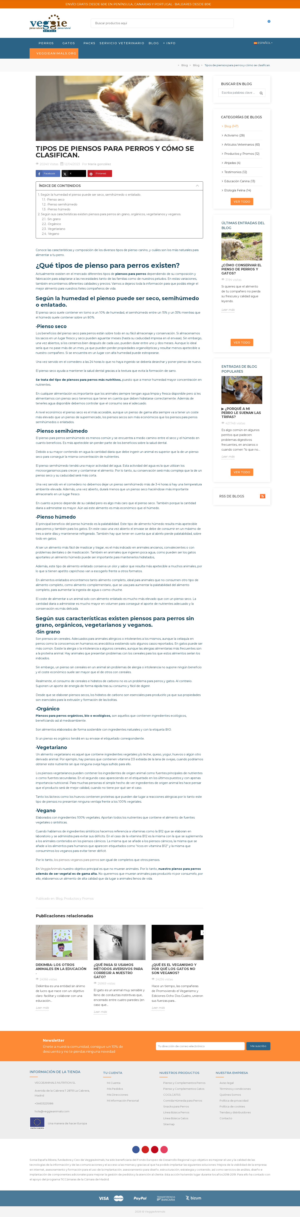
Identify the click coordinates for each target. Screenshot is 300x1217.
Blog (59, 898)
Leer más (42, 1008)
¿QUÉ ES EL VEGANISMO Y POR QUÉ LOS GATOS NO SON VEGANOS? (174, 969)
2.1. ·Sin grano (51, 219)
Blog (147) (231, 126)
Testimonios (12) (235, 172)
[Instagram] (164, 1149)
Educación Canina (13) (239, 181)
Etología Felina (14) (237, 190)
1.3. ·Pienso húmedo (56, 209)
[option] (62, 971)
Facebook (49, 173)
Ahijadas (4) (232, 163)
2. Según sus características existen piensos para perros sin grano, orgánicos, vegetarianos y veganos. (109, 214)
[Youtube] (145, 1149)
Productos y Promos (78, 898)
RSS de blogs (231, 496)
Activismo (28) (234, 135)
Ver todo (242, 201)
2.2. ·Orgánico (51, 224)
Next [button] (203, 932)
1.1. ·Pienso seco (53, 199)
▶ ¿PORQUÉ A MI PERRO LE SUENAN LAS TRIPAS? (241, 413)
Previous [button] (220, 284)
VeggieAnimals (51, 869)
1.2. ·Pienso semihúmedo (59, 204)
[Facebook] (136, 1149)
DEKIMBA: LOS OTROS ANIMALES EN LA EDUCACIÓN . (61, 969)
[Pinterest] (154, 1149)
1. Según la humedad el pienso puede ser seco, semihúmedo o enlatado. (90, 194)
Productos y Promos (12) (241, 154)
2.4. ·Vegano (50, 234)
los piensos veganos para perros (77, 860)
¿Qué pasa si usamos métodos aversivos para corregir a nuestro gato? (118, 971)
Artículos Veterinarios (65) (242, 144)
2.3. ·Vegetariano (53, 229)
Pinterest (101, 173)
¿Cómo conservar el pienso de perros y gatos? (241, 269)
